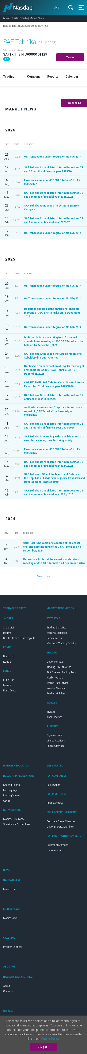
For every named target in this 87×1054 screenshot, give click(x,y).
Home (6, 18)
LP (6, 59)
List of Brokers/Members (60, 826)
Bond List (8, 656)
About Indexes (54, 717)
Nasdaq (18, 7)
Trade (70, 57)
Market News (10, 918)
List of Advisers (55, 850)
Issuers (7, 632)
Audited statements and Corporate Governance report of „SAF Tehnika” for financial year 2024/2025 (53, 411)
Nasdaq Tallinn (11, 784)
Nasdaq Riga (10, 790)
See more (43, 576)
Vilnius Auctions (56, 740)
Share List (8, 627)
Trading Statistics (56, 627)
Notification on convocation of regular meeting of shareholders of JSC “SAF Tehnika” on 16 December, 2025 (54, 370)
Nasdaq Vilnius (11, 795)
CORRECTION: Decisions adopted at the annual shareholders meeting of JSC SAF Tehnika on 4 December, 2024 (52, 547)
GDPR (6, 800)
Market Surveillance (13, 819)
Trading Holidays (56, 693)
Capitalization (54, 638)
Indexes (51, 711)
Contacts (8, 991)
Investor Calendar (56, 688)
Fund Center (10, 690)
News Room (9, 889)
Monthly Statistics (57, 632)
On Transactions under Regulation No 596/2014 (52, 156)
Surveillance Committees (16, 824)
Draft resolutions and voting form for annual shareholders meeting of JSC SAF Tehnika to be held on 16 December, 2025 (53, 341)
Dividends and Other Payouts (19, 638)
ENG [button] (57, 7)
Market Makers (55, 677)
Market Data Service (57, 682)
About (6, 985)
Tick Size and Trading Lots (61, 672)
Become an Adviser (57, 844)
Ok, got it (43, 1047)
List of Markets (55, 661)
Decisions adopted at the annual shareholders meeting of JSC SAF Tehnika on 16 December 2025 (52, 312)
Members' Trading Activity (61, 643)
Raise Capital (54, 784)
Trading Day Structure (59, 667)
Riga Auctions (54, 735)
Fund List (8, 679)
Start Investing (55, 803)
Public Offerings (56, 745)
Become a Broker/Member (61, 821)
